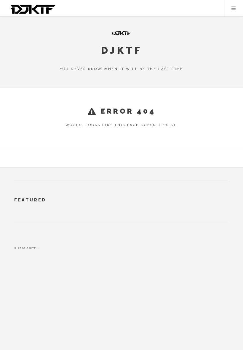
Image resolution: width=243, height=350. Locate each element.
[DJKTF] (121, 33)
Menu (233, 8)
